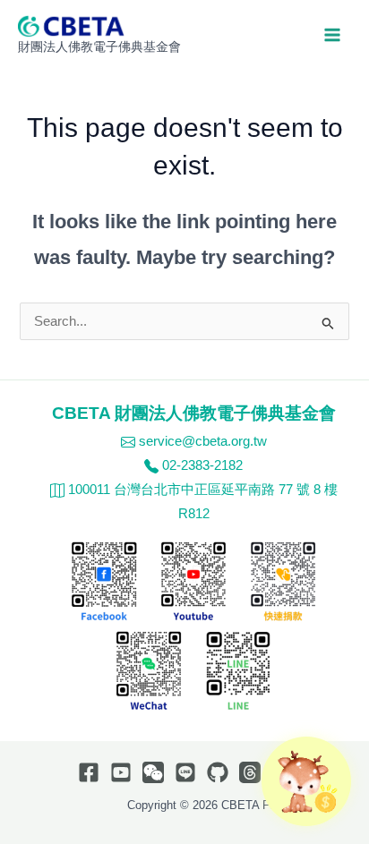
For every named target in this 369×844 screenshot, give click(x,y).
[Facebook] (88, 772)
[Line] (185, 772)
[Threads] (250, 772)
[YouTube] (121, 772)
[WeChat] (153, 772)
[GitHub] (217, 772)
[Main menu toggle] (332, 35)
